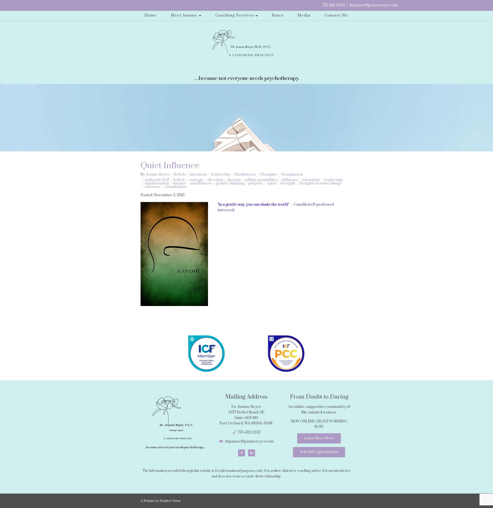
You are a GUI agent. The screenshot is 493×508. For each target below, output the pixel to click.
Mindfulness (245, 174)
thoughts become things (320, 183)
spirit (271, 183)
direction (215, 180)
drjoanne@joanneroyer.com (373, 5)
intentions (311, 180)
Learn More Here (319, 438)
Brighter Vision (170, 501)
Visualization (292, 174)
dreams (234, 180)
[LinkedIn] (251, 452)
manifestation (157, 183)
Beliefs (180, 174)
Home (151, 15)
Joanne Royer (158, 174)
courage (196, 180)
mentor (179, 183)
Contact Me (336, 15)
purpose (255, 183)
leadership (220, 174)
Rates (277, 15)
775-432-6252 (333, 5)
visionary (153, 187)
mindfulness (201, 183)
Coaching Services (234, 15)
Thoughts (268, 174)
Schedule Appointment (319, 452)
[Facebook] (241, 452)
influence (290, 180)
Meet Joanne (184, 15)
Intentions (198, 174)
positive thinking (230, 183)
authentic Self (157, 180)
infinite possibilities (261, 180)
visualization (175, 187)
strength (287, 183)
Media (304, 15)
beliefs (179, 180)
